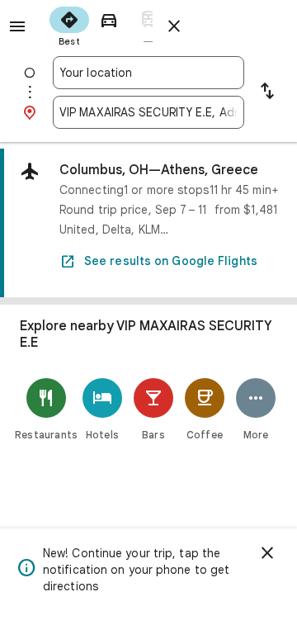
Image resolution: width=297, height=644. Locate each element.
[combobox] (148, 72)
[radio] (69, 24)
